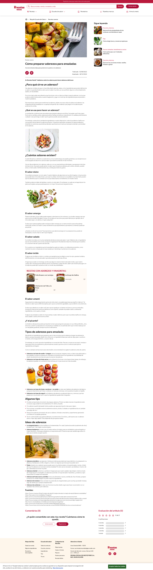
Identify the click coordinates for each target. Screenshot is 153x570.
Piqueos (57, 552)
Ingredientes (44, 551)
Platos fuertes (58, 547)
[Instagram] (110, 554)
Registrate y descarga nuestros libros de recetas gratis (76, 1)
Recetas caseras (53, 19)
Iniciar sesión (49, 524)
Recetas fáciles (59, 558)
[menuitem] (32, 12)
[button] (27, 73)
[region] (76, 566)
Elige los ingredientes (31, 548)
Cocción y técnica (45, 548)
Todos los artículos (45, 545)
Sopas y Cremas (59, 550)
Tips (42, 554)
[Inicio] (19, 8)
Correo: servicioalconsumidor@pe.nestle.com (82, 548)
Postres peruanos (60, 555)
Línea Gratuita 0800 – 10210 (78, 545)
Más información (58, 568)
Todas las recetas (29, 545)
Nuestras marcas (108, 11)
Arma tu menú (133, 11)
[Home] (26, 20)
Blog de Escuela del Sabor (38, 19)
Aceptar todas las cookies (117, 566)
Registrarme (62, 524)
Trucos (42, 556)
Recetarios (84, 11)
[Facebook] (115, 554)
